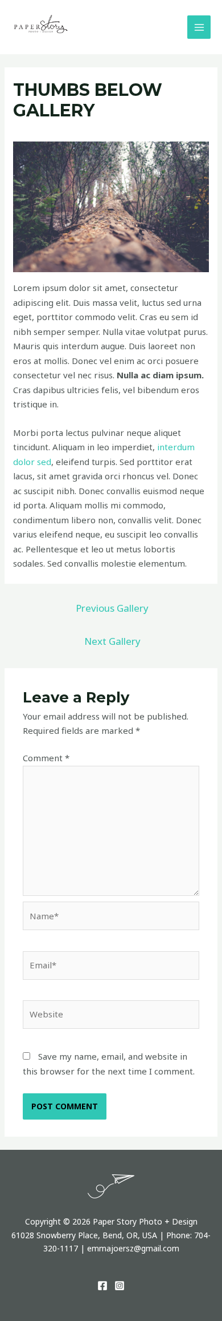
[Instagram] (119, 1285)
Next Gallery (112, 641)
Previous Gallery (112, 608)
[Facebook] (102, 1285)
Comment (46, 757)
